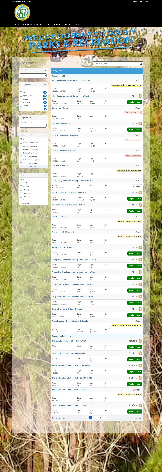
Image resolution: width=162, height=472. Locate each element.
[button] (33, 89)
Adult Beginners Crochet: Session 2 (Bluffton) (70, 96)
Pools (47, 24)
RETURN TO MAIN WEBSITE (22, 2)
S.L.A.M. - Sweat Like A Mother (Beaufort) (69, 192)
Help (77, 24)
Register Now (135, 102)
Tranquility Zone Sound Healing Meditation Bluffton (73, 272)
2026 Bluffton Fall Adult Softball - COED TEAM (71, 365)
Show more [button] (33, 167)
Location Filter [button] (26, 135)
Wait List (137, 186)
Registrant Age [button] (26, 118)
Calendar (68, 24)
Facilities (57, 24)
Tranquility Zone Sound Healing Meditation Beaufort (74, 259)
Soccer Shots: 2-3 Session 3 (63, 247)
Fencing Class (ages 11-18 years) (65, 135)
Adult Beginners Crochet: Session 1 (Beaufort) (71, 80)
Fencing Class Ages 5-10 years (64, 150)
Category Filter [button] (26, 84)
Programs (27, 24)
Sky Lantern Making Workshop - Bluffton (68, 205)
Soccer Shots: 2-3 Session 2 (63, 232)
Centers (38, 24)
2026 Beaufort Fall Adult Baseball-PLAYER (69, 341)
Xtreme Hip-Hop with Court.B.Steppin (67, 309)
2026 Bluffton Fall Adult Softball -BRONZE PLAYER (72, 405)
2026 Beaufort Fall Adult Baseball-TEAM (68, 353)
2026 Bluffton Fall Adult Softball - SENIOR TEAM (71, 390)
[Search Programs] (141, 63)
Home (17, 24)
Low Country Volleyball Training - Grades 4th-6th (72, 180)
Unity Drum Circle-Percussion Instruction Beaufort (73, 284)
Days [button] (23, 175)
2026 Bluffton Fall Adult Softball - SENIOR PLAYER (72, 378)
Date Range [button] (25, 70)
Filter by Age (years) (27, 122)
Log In (144, 24)
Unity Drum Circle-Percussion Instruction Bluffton (72, 296)
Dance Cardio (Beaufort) (62, 123)
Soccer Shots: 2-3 (59, 217)
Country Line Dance (60, 108)
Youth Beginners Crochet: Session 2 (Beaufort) (71, 321)
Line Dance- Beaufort (60, 165)
